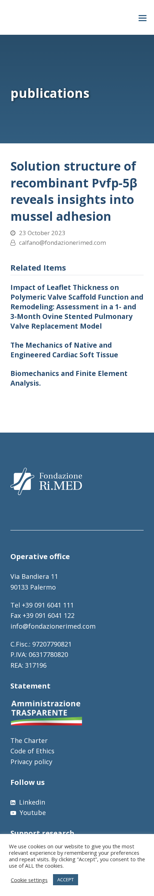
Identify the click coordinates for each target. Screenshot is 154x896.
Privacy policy (31, 761)
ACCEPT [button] (65, 879)
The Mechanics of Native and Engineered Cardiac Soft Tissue (64, 349)
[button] (142, 17)
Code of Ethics (32, 751)
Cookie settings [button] (29, 880)
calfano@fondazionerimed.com (62, 242)
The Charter (29, 740)
